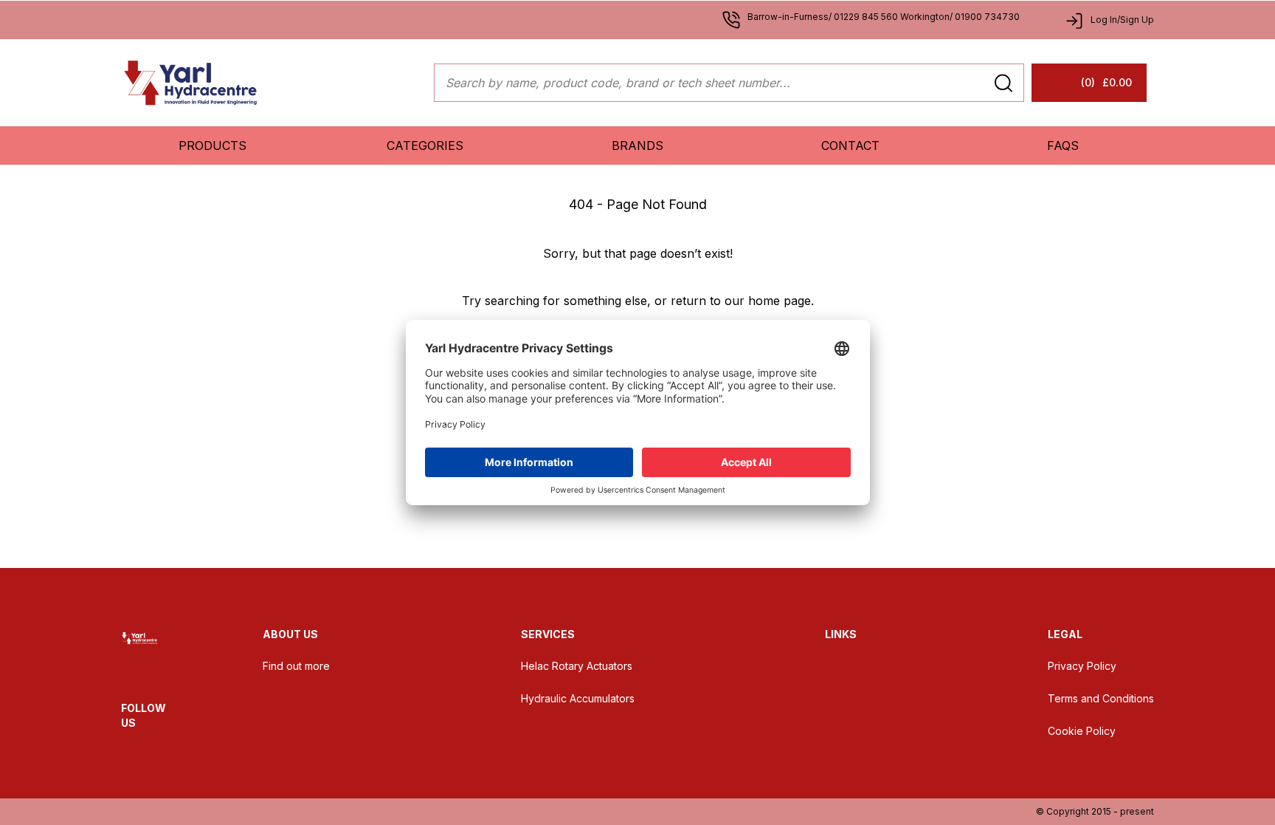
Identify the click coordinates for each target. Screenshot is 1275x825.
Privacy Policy (1082, 666)
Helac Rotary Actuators (576, 666)
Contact (850, 145)
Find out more (296, 666)
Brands (637, 145)
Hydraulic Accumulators (578, 698)
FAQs (1063, 145)
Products (212, 145)
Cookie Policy (1082, 731)
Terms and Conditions (1101, 698)
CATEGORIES (425, 145)
